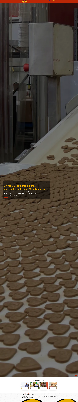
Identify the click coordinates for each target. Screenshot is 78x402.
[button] (55, 0)
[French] (49, 0)
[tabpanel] (39, 190)
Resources (46, 1)
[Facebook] (51, 0)
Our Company (36, 1)
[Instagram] (53, 0)
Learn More (6, 197)
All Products (41, 1)
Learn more (29, 389)
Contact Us (51, 1)
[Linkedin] (54, 0)
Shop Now (38, 389)
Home (32, 1)
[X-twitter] (52, 0)
